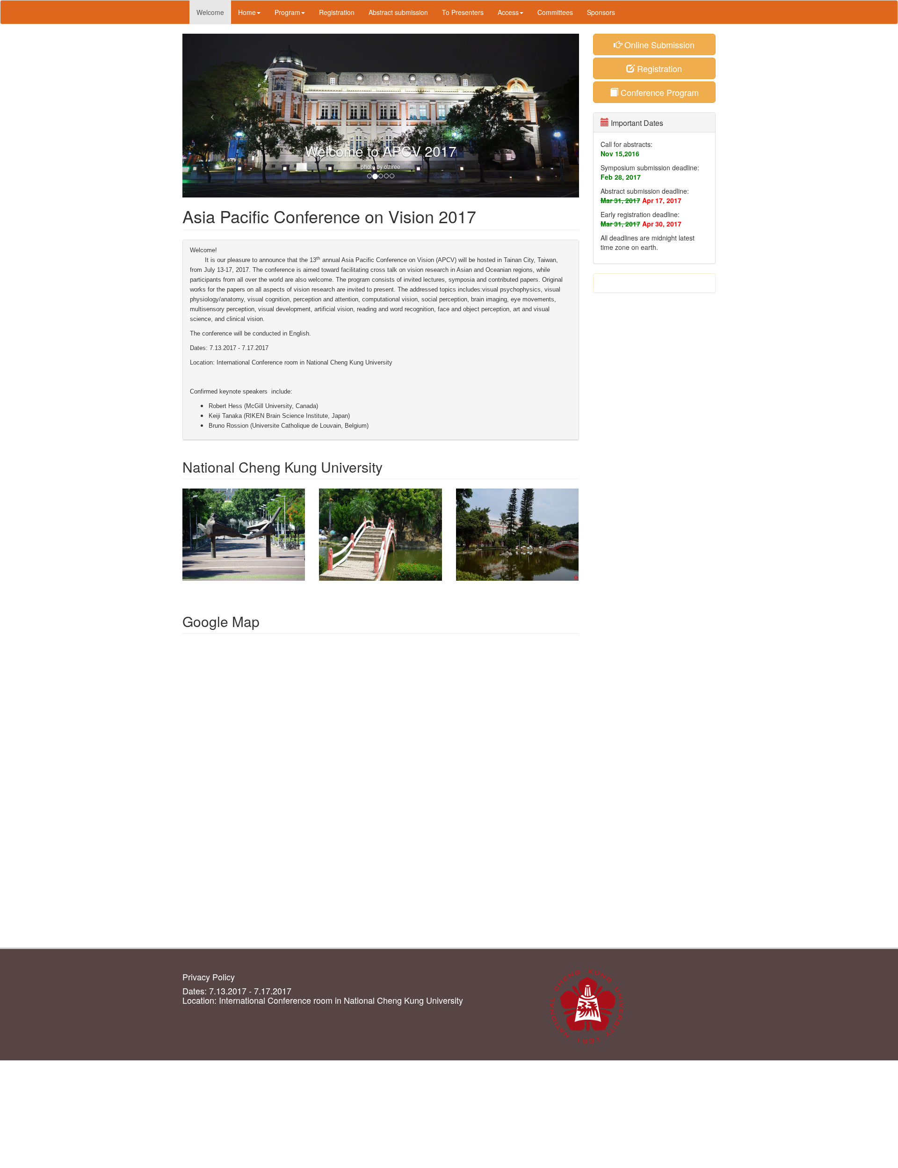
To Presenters (463, 12)
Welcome (210, 12)
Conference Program (658, 92)
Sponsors (601, 12)
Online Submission (658, 44)
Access (508, 12)
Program (287, 12)
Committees (555, 12)
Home (247, 12)
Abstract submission (398, 12)
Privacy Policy (208, 977)
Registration (337, 12)
